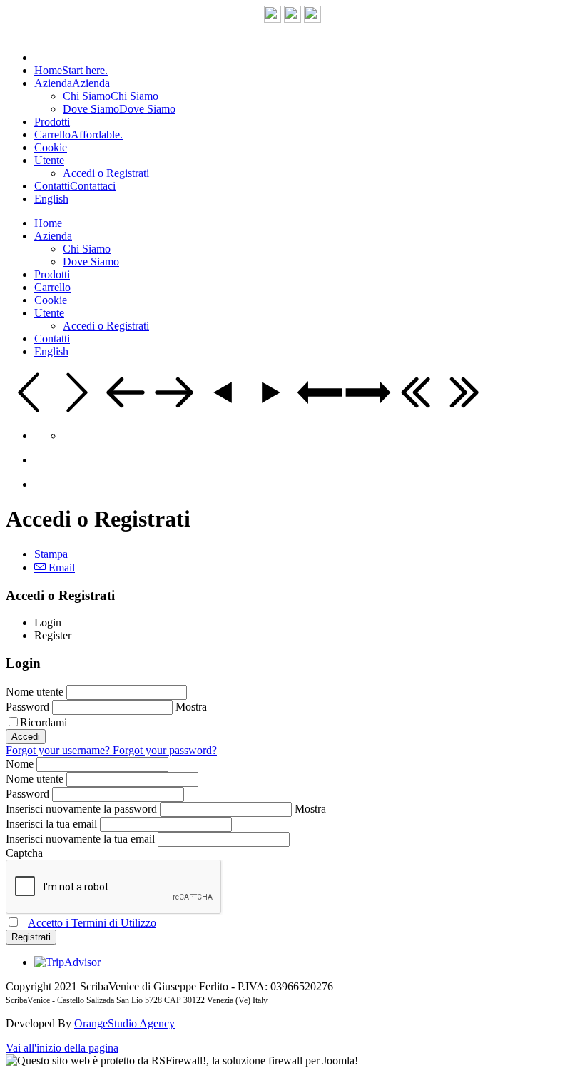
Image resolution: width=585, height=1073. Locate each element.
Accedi (25, 736)
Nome (21, 764)
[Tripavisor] (312, 19)
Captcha (24, 853)
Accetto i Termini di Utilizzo (92, 923)
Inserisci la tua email (53, 824)
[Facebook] (274, 19)
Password (29, 707)
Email (60, 567)
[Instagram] (294, 19)
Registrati (31, 937)
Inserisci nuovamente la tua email (82, 839)
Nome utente (36, 692)
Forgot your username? (59, 750)
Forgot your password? (165, 750)
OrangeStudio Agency (124, 1023)
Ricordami (43, 722)
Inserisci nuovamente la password (83, 809)
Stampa (51, 554)
